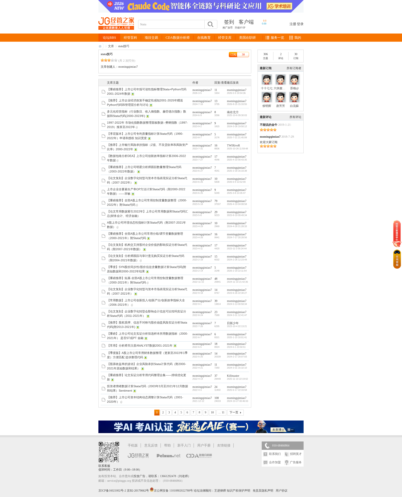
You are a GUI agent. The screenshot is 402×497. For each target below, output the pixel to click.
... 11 (221, 412)
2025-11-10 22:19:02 (237, 379)
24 (215, 386)
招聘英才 (296, 454)
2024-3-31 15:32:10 (237, 367)
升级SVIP (240, 27)
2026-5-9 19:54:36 (236, 93)
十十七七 (267, 88)
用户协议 (281, 490)
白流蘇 (294, 105)
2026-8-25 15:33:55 (237, 104)
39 (215, 301)
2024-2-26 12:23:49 (237, 259)
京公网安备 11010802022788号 (174, 490)
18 (215, 344)
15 (215, 256)
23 (215, 312)
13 (215, 101)
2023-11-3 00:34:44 (237, 248)
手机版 (133, 445)
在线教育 (204, 37)
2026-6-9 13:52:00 (236, 182)
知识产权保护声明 (238, 490)
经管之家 (101, 46)
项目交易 (151, 37)
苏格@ (294, 88)
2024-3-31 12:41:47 (237, 315)
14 (215, 289)
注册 (293, 24)
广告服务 (296, 462)
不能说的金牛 (268, 124)
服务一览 (277, 37)
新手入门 (184, 445)
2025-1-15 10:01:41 (237, 337)
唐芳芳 (280, 105)
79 (215, 201)
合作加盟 (275, 462)
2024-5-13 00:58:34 (237, 304)
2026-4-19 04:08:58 (237, 204)
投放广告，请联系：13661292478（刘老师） (162, 476)
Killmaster (233, 375)
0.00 (264, 23)
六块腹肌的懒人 (284, 88)
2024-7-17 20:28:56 (237, 237)
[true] (210, 24)
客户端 (246, 22)
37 (215, 375)
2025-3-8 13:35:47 (236, 193)
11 (215, 90)
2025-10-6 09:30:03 (237, 115)
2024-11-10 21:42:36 (237, 282)
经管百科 (130, 37)
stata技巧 (107, 54)
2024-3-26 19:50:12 (237, 126)
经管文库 (225, 37)
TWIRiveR (233, 145)
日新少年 (233, 323)
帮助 (167, 445)
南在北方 (233, 112)
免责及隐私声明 (263, 490)
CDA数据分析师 (178, 37)
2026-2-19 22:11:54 (237, 270)
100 (216, 398)
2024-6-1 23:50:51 (236, 347)
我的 (297, 37)
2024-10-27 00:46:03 (237, 401)
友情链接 (224, 445)
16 (215, 145)
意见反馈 (151, 445)
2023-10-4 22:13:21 (237, 326)
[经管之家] (116, 33)
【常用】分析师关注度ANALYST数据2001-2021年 (140, 345)
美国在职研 (247, 37)
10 (215, 178)
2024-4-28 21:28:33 (237, 226)
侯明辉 (266, 105)
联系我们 (275, 454)
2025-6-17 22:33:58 (237, 390)
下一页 (233, 412)
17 (215, 156)
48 (215, 278)
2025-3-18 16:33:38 (237, 171)
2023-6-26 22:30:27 (237, 293)
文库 (111, 46)
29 (215, 212)
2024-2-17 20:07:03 (237, 356)
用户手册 (204, 445)
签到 (229, 22)
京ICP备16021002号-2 (112, 490)
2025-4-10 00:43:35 (237, 159)
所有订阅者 (294, 68)
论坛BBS (109, 37)
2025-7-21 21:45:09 (237, 137)
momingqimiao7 (128, 66)
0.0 (264, 20)
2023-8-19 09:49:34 (237, 215)
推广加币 (228, 27)
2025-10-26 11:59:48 (237, 148)
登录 (300, 24)
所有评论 (295, 117)
